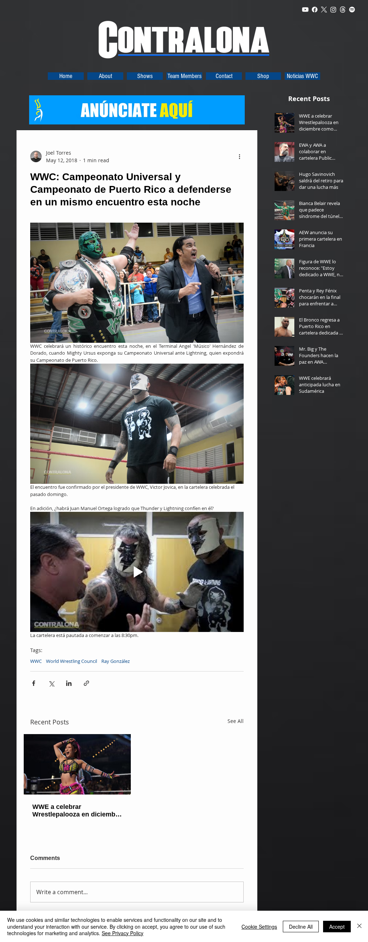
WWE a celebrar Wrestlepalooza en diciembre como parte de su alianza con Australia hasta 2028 (76, 810)
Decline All (301, 926)
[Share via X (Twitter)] (51, 683)
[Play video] (137, 572)
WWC (36, 661)
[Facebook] (314, 9)
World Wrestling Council (71, 661)
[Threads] (342, 9)
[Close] (359, 926)
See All (235, 721)
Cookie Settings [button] (259, 926)
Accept (337, 926)
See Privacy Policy (122, 933)
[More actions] (239, 156)
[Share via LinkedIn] (68, 683)
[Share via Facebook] (33, 683)
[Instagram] (333, 9)
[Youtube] (305, 9)
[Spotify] (352, 9)
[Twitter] (324, 9)
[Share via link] (86, 683)
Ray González (115, 661)
